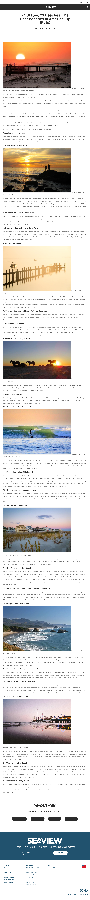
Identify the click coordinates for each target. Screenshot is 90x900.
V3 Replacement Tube (31, 887)
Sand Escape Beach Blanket (55, 870)
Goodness (7, 865)
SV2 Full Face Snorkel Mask (33, 870)
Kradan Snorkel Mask (31, 872)
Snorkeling (29, 865)
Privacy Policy (8, 875)
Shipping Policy (9, 879)
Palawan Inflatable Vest (32, 875)
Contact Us (7, 872)
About (6, 870)
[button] (12, 7)
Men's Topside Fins (31, 879)
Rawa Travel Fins (30, 882)
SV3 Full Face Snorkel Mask (33, 867)
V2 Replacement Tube (31, 884)
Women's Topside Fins (31, 877)
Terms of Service (9, 877)
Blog (5, 867)
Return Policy (8, 882)
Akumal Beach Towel (53, 867)
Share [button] (20, 819)
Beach (49, 865)
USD (81, 2)
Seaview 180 (73, 894)
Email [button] (71, 819)
